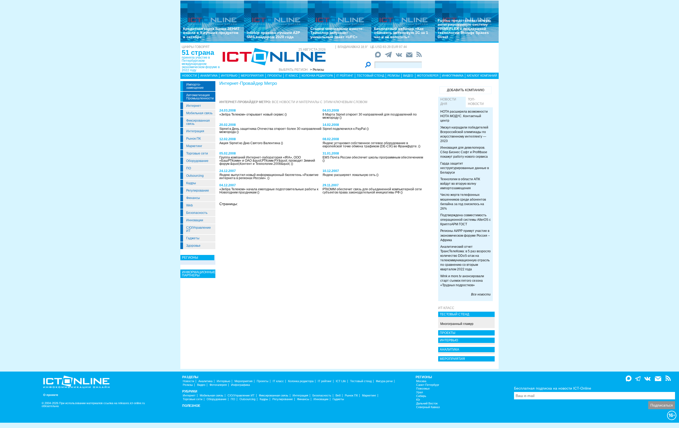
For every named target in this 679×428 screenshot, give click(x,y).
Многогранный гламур (456, 324)
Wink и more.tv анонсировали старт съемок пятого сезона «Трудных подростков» (462, 280)
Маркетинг (194, 146)
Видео (408, 75)
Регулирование (197, 190)
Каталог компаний (482, 75)
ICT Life (341, 381)
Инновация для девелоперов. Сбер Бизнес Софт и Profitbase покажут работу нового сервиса (464, 152)
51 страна (198, 52)
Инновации (194, 220)
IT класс (291, 75)
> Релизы (317, 70)
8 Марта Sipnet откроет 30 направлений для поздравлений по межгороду (370, 116)
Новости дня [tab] (448, 102)
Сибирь (421, 396)
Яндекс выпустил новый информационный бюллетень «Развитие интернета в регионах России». (269, 176)
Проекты (274, 75)
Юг (418, 399)
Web (189, 205)
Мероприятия (252, 75)
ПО (188, 168)
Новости (189, 75)
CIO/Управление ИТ (198, 229)
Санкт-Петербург (427, 384)
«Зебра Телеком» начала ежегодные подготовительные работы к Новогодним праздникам (268, 190)
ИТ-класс (446, 308)
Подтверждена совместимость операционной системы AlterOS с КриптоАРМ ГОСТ (465, 219)
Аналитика (208, 75)
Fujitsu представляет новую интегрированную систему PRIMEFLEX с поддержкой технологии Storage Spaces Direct (464, 28)
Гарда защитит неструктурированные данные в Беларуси (464, 168)
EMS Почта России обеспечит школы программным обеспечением (373, 157)
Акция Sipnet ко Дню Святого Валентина (250, 143)
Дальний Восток (427, 403)
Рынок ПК (193, 138)
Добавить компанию (465, 90)
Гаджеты (192, 238)
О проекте (50, 395)
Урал (419, 392)
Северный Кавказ (428, 407)
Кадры (191, 183)
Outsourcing (195, 175)
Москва (421, 381)
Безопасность (196, 212)
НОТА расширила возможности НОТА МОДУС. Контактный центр (464, 116)
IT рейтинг (344, 75)
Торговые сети (197, 153)
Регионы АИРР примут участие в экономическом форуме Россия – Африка (465, 235)
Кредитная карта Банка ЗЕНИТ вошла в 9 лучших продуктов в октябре (211, 33)
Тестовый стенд (370, 75)
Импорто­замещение (195, 86)
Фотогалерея (427, 75)
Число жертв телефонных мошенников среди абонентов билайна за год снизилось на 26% (463, 201)
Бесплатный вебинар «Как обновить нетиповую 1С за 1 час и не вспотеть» (401, 33)
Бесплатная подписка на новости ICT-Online (552, 388)
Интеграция (195, 131)
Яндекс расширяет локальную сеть (349, 175)
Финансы (193, 198)
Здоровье (193, 245)
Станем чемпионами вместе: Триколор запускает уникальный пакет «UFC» (337, 33)
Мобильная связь (199, 113)
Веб (338, 395)
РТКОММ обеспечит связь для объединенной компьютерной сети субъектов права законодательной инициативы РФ (372, 190)
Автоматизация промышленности (200, 97)
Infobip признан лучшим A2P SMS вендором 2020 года (273, 34)
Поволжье (423, 388)
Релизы (394, 75)
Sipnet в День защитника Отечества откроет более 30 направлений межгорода (270, 130)
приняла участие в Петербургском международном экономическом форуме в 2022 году (201, 64)
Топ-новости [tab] (476, 102)
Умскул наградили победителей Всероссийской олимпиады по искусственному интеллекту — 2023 (464, 134)
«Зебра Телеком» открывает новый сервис (252, 114)
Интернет (193, 105)
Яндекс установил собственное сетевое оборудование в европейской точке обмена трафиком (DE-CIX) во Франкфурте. (370, 144)
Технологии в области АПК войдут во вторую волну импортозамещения (460, 183)
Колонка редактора (317, 75)
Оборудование (197, 160)
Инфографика (452, 75)
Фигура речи (384, 381)
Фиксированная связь (198, 122)
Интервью (229, 75)
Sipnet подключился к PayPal (345, 129)
